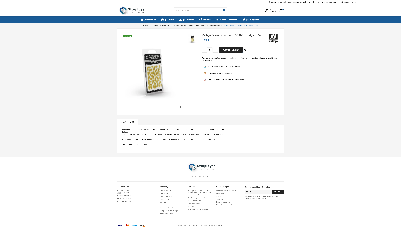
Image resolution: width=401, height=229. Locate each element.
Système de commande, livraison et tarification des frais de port (200, 191)
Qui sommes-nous (194, 201)
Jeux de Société (165, 190)
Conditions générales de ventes (199, 198)
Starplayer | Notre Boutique (198, 209)
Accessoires (164, 205)
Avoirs (218, 196)
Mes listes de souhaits (224, 205)
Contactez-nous (194, 203)
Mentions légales (194, 195)
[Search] (224, 10)
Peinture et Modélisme (168, 208)
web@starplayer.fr (126, 198)
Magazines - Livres (166, 214)
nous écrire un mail (302, 2)
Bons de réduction (223, 202)
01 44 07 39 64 (125, 201)
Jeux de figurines (166, 196)
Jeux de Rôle (164, 193)
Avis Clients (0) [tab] (127, 122)
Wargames (163, 202)
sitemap (191, 206)
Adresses (219, 199)
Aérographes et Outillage (169, 211)
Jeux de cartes (165, 199)
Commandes (220, 193)
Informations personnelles (226, 190)
